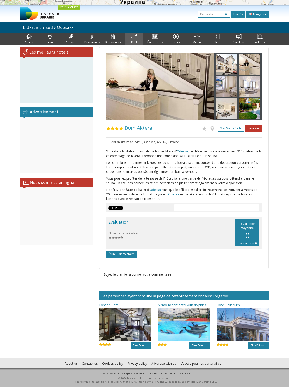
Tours (176, 42)
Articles (260, 42)
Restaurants (113, 42)
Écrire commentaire (121, 254)
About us (71, 363)
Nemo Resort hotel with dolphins (182, 305)
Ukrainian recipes (157, 373)
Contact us (90, 363)
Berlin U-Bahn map (179, 373)
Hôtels (134, 42)
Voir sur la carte (231, 128)
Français (258, 14)
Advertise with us (163, 363)
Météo (197, 42)
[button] (114, 86)
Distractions (92, 42)
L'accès (238, 14)
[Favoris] (205, 127)
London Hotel (109, 305)
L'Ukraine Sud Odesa (46, 27)
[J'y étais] (213, 127)
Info (217, 42)
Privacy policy (137, 363)
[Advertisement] (56, 145)
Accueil (29, 42)
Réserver (253, 128)
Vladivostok (140, 373)
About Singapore (123, 373)
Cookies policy (112, 363)
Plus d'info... (141, 345)
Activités (71, 42)
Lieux (50, 42)
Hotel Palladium (228, 305)
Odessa (182, 151)
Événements (155, 42)
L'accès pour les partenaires (200, 363)
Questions (238, 42)
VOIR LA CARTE (69, 7)
